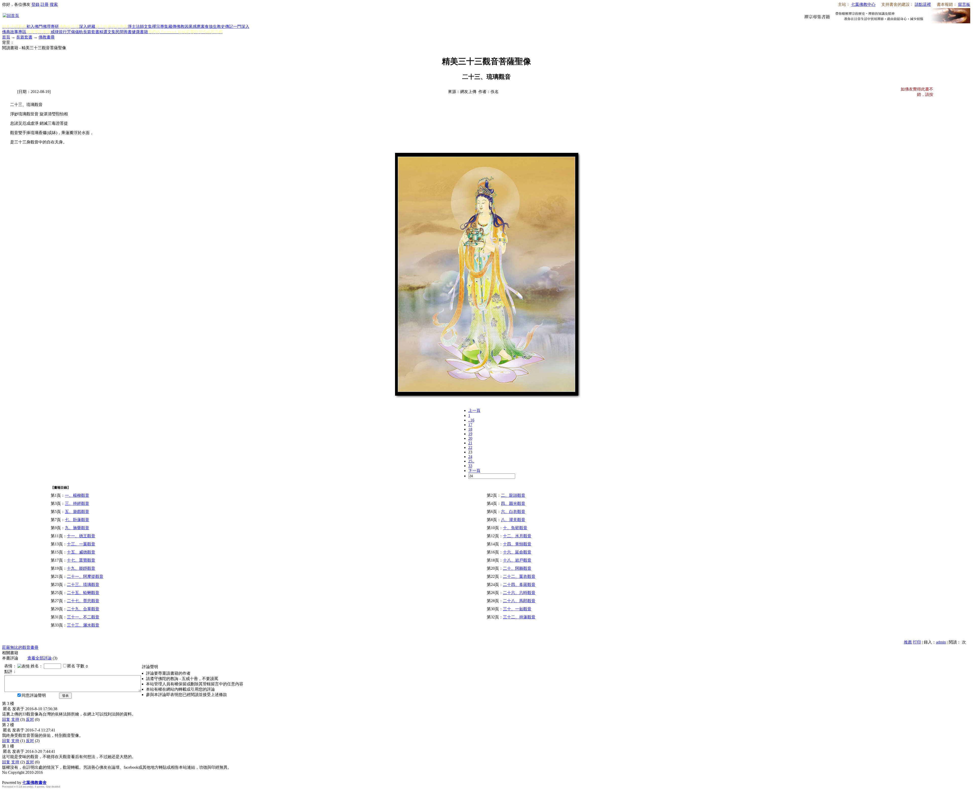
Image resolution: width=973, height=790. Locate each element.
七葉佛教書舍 (34, 782)
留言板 (964, 4)
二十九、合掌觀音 (83, 609)
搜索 (54, 4)
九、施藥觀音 (77, 528)
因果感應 (192, 26)
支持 (15, 719)
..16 (471, 420)
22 (470, 447)
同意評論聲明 (34, 695)
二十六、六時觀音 (519, 593)
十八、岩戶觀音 (517, 560)
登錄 (35, 4)
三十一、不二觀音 (83, 617)
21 (470, 443)
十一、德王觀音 (81, 536)
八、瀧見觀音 (513, 520)
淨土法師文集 (140, 26)
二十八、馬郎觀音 (519, 601)
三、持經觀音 (77, 503)
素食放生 (209, 26)
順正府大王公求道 (27, 777)
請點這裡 (923, 4)
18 (470, 429)
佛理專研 (51, 26)
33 (470, 466)
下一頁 (474, 470)
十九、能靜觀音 (81, 568)
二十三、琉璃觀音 (83, 584)
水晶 (6, 777)
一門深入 (241, 26)
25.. (471, 461)
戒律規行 (59, 32)
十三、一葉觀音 (81, 544)
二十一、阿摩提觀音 (85, 576)
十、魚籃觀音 (515, 528)
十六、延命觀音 (517, 552)
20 (470, 438)
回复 (6, 719)
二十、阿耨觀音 (517, 568)
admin (941, 642)
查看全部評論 (39, 658)
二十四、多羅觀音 (519, 584)
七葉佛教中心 (863, 4)
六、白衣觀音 (513, 511)
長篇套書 (91, 32)
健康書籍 (140, 32)
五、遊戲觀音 (77, 511)
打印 (917, 642)
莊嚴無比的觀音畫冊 (20, 647)
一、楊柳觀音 (77, 495)
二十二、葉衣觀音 (519, 576)
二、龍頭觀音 (513, 495)
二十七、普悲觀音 (83, 601)
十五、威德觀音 (81, 552)
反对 (30, 719)
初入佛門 (34, 26)
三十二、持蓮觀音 (519, 617)
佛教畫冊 (47, 37)
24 (470, 456)
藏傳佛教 (176, 26)
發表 (65, 695)
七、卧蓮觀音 (77, 520)
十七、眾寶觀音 (81, 560)
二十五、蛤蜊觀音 (83, 593)
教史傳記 (225, 26)
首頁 (6, 37)
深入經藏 (87, 26)
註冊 (45, 4)
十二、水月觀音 (517, 536)
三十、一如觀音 (517, 609)
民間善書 (124, 32)
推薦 (908, 642)
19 (470, 434)
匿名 (71, 666)
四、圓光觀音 (513, 503)
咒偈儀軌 (75, 32)
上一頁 (474, 410)
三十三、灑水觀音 (83, 625)
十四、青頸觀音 (517, 544)
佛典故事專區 (14, 32)
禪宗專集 (160, 26)
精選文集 (107, 32)
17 (470, 424)
